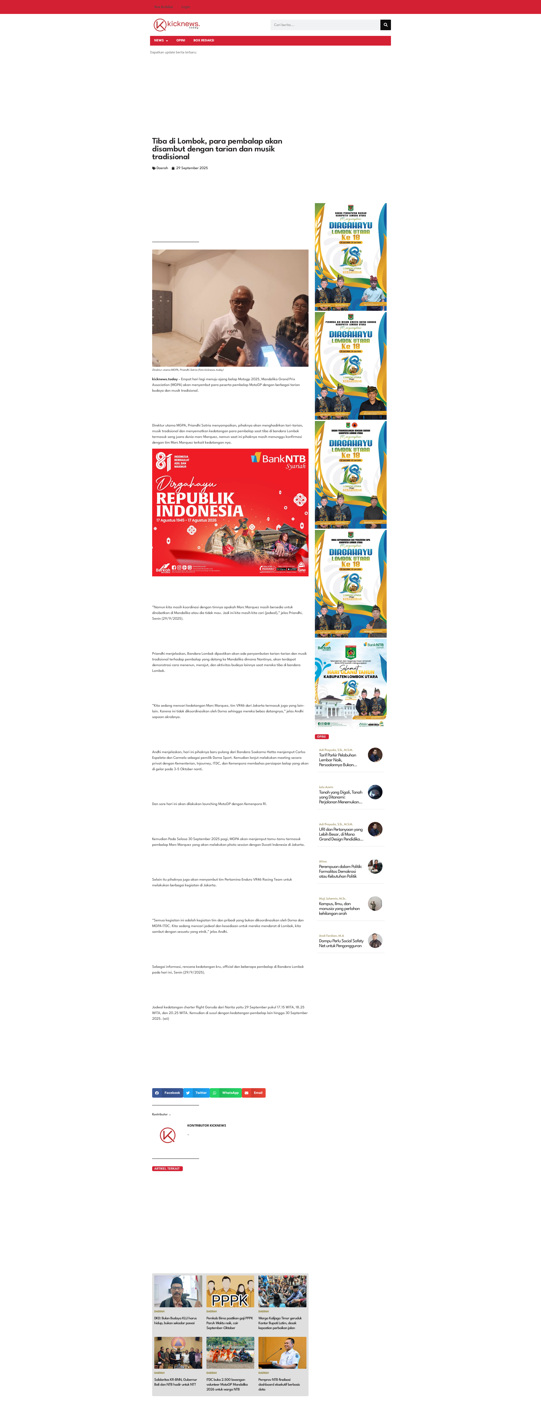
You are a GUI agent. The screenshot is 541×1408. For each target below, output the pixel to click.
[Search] (385, 25)
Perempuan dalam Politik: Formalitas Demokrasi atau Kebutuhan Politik (340, 872)
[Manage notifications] (532, 1399)
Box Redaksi (163, 7)
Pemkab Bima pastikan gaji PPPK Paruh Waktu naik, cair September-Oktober (229, 1323)
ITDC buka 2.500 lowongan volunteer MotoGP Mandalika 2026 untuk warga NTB (227, 1384)
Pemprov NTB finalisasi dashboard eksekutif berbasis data (279, 1384)
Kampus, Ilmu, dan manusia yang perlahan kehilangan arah (339, 909)
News (159, 40)
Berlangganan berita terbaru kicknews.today (186, 61)
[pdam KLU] (351, 418)
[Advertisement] (270, 101)
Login (185, 7)
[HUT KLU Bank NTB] (351, 727)
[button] (167, 1093)
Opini (180, 40)
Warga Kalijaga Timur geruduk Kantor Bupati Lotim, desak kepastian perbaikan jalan (280, 1323)
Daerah (162, 168)
